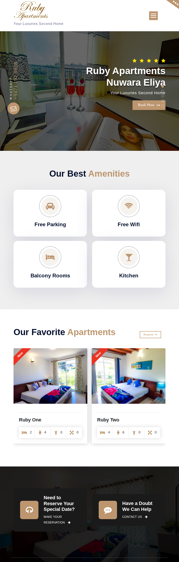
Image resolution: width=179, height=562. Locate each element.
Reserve (149, 334)
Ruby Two (30, 420)
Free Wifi (129, 224)
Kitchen (128, 275)
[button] (162, 86)
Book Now (147, 92)
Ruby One (108, 420)
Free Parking (50, 224)
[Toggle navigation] (153, 15)
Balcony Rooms (50, 275)
